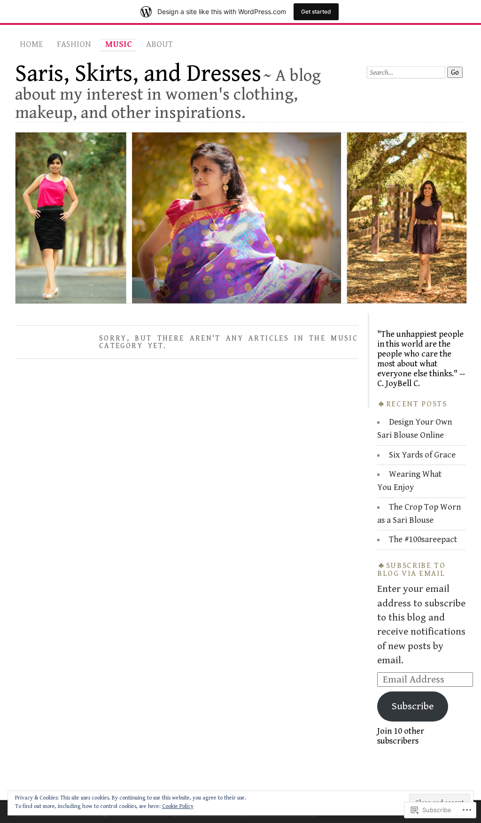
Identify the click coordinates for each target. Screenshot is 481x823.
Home (31, 44)
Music (118, 44)
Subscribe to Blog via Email (411, 569)
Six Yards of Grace (422, 455)
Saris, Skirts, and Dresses (138, 73)
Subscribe (413, 706)
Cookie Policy (178, 806)
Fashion (74, 44)
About (159, 44)
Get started (316, 11)
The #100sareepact (423, 539)
